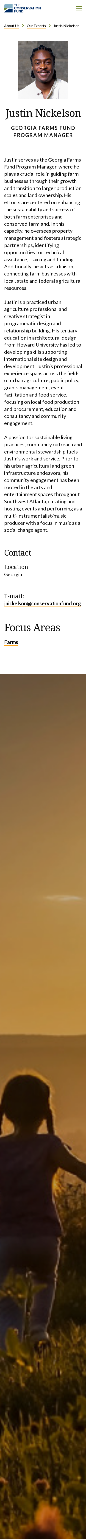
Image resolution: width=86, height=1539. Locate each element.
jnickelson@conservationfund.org (42, 603)
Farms (11, 642)
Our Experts (36, 25)
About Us (11, 25)
